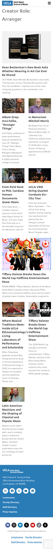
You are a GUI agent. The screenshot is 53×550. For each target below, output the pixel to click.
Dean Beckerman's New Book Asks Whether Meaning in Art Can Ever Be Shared (25, 71)
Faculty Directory (11, 502)
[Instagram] (5, 491)
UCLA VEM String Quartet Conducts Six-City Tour (38, 192)
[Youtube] (26, 491)
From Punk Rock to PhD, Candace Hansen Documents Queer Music (13, 194)
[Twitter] (26, 525)
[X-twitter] (19, 491)
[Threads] (45, 525)
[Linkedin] (32, 491)
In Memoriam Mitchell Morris (39, 119)
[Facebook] (12, 491)
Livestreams (9, 497)
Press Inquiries (10, 511)
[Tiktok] (39, 525)
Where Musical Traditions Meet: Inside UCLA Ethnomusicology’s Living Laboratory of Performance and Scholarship (13, 334)
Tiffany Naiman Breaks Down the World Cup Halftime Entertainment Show (25, 277)
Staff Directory (10, 507)
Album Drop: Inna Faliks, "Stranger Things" (10, 122)
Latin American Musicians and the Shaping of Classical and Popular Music (12, 413)
